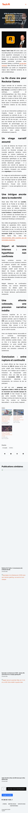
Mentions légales (12, 803)
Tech (15, 23)
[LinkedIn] (23, 453)
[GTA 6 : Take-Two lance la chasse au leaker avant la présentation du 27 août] (7, 428)
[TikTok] (11, 799)
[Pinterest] (17, 453)
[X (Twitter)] (11, 453)
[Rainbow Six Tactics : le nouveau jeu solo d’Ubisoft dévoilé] (14, 517)
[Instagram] (6, 799)
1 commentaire (21, 23)
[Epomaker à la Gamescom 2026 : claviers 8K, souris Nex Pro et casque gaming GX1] (14, 622)
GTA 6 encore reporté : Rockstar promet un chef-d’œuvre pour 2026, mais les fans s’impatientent (6, 418)
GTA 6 (11, 447)
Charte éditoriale (14, 805)
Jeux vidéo (11, 23)
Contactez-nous (21, 803)
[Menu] (25, 4)
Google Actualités (7, 795)
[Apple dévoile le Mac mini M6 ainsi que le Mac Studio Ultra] (14, 727)
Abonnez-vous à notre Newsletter (16, 789)
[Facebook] (5, 453)
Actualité (6, 23)
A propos (5, 803)
